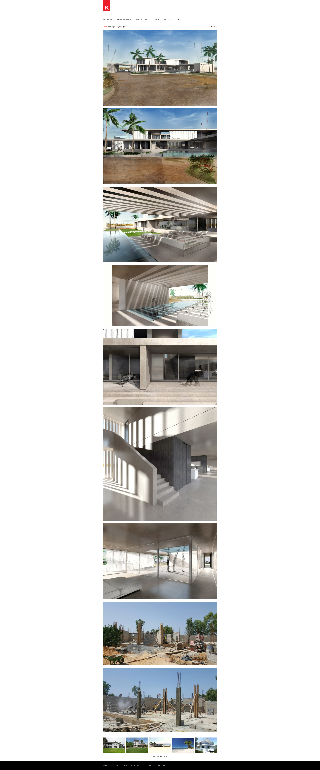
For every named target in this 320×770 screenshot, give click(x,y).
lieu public (168, 19)
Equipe (149, 765)
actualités (107, 19)
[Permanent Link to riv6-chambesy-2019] (206, 752)
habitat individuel (124, 19)
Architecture (111, 765)
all (179, 19)
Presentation (132, 765)
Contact (162, 765)
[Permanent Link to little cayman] (160, 752)
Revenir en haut (160, 756)
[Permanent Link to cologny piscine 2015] (183, 752)
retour (214, 27)
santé (156, 19)
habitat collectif (143, 19)
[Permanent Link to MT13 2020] (114, 752)
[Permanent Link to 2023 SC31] (137, 752)
